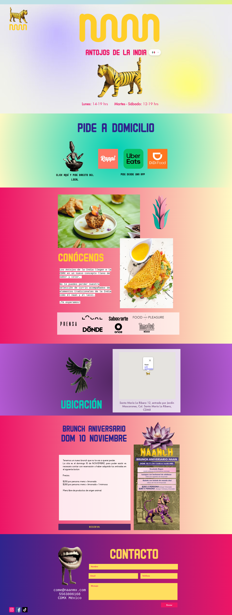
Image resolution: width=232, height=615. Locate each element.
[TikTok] (25, 609)
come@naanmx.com (70, 590)
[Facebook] (18, 609)
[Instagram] (11, 609)
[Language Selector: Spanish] (155, 52)
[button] (99, 221)
